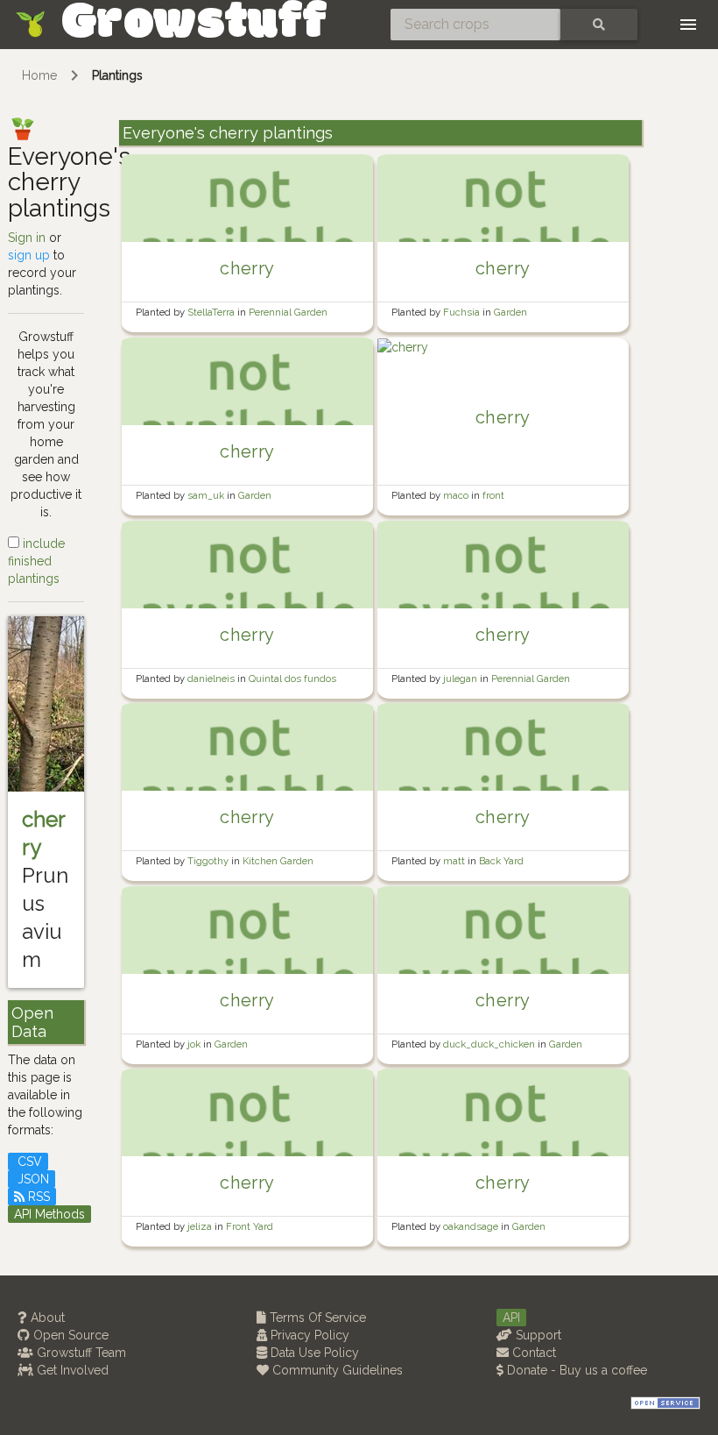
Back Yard (501, 861)
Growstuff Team (79, 1353)
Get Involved (71, 1370)
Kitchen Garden (278, 861)
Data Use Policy (313, 1353)
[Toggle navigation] (688, 24)
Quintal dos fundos (292, 678)
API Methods (49, 1214)
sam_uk (207, 495)
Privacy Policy (308, 1335)
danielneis (212, 678)
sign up (29, 255)
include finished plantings (36, 561)
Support (536, 1335)
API (511, 1318)
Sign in (27, 238)
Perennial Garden (288, 312)
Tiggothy (209, 861)
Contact (532, 1353)
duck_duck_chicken (490, 1044)
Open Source (69, 1335)
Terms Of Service (316, 1318)
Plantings (117, 75)
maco (457, 495)
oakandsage (472, 1226)
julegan (461, 678)
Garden (510, 312)
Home (39, 75)
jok (195, 1044)
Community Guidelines (336, 1370)
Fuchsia (462, 312)
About (46, 1318)
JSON (31, 1179)
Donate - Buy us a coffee (575, 1370)
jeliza (201, 1226)
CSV (28, 1161)
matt (455, 861)
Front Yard (249, 1226)
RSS (37, 1197)
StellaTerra (212, 312)
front (493, 495)
